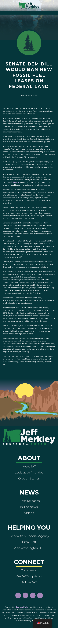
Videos (29, 512)
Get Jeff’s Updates (29, 576)
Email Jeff (29, 541)
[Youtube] (33, 595)
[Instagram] (25, 595)
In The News (29, 506)
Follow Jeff (29, 582)
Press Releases (29, 500)
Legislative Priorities (29, 472)
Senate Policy (22, 607)
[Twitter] (40, 595)
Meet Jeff (29, 466)
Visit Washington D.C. (29, 547)
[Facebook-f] (18, 595)
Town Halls (29, 570)
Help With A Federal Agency (29, 535)
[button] (29, 12)
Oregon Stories (29, 478)
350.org (15, 182)
